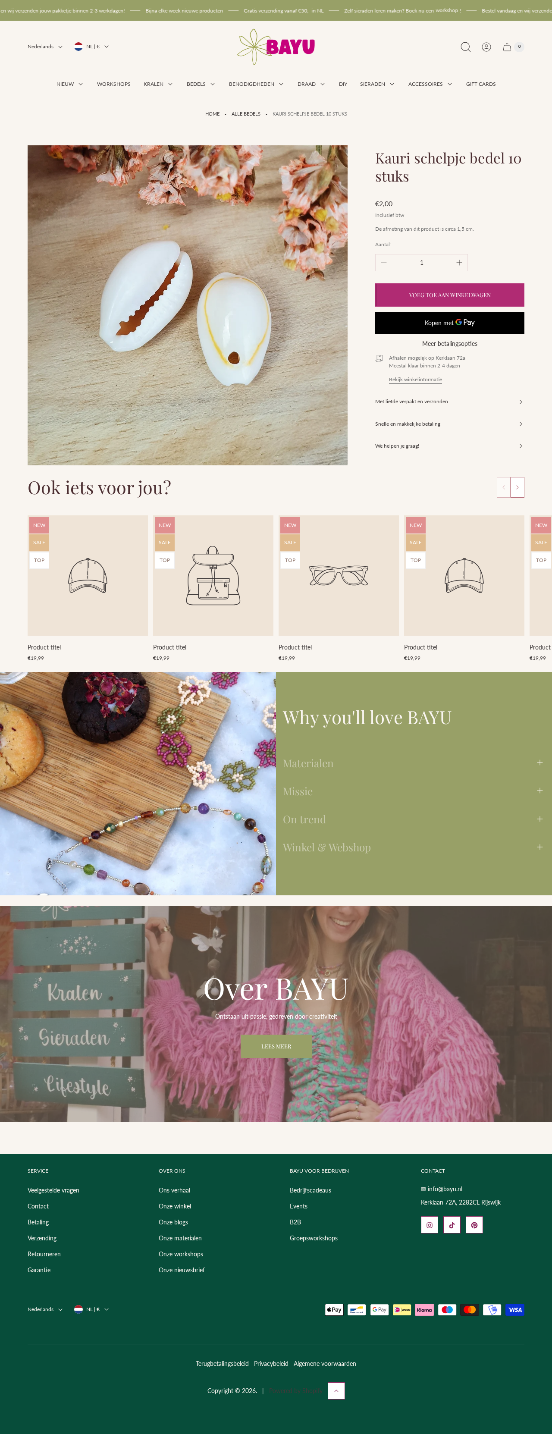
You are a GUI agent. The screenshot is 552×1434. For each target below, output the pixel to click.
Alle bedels (246, 113)
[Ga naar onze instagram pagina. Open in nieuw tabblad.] (429, 1225)
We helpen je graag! (397, 445)
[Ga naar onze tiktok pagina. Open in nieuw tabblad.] (452, 1225)
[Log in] (486, 47)
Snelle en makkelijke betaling (407, 423)
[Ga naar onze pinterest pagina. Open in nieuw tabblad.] (474, 1225)
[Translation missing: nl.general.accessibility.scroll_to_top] (336, 1390)
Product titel (44, 647)
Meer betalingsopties (449, 343)
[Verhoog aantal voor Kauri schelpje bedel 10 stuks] (459, 262)
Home (212, 113)
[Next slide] (517, 487)
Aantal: (383, 244)
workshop (400, 10)
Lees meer (276, 1046)
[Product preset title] (88, 575)
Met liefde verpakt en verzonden (411, 401)
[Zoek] (465, 47)
